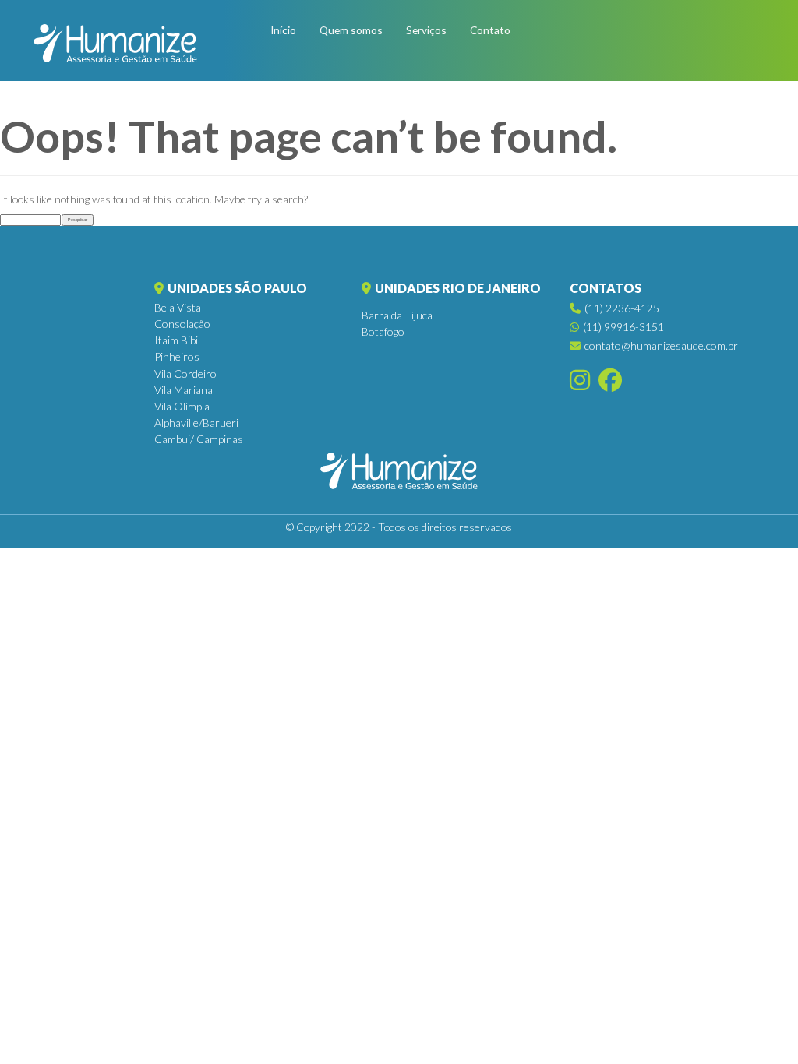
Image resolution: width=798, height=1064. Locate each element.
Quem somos (351, 30)
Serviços (426, 30)
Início (283, 30)
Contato (490, 30)
